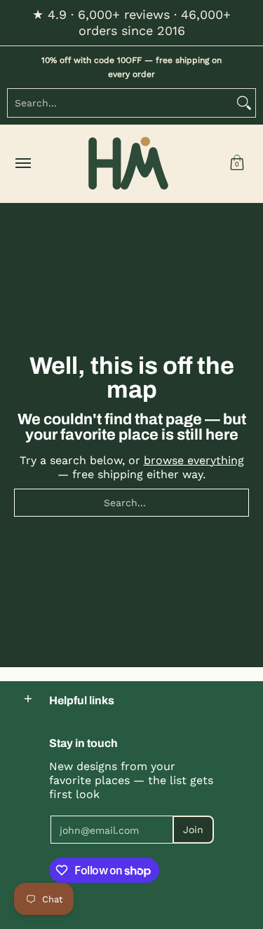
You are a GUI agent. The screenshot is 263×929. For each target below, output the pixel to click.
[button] (237, 163)
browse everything (194, 460)
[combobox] (120, 103)
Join (193, 829)
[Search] (244, 103)
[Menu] (22, 163)
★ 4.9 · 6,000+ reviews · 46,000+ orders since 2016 (131, 22)
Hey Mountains (128, 163)
